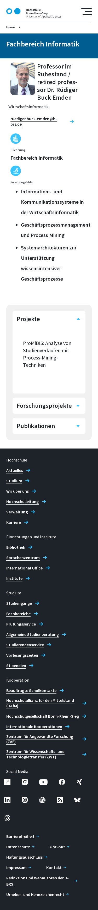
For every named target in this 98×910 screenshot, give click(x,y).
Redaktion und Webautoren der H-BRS (37, 881)
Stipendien (16, 665)
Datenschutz (18, 846)
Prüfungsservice (21, 624)
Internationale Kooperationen (34, 726)
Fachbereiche (18, 613)
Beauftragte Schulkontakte (31, 690)
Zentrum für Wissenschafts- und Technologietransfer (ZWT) (35, 754)
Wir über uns (17, 491)
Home (10, 27)
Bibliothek (15, 547)
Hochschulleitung (22, 501)
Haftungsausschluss (24, 857)
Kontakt (54, 867)
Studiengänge (19, 603)
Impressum (16, 867)
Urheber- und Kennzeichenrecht (35, 894)
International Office (24, 568)
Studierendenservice (25, 644)
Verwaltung (17, 511)
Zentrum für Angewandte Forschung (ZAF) (39, 739)
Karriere (13, 522)
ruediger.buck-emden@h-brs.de (33, 121)
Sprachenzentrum (23, 557)
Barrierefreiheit (20, 836)
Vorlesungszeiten (22, 655)
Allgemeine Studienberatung (32, 634)
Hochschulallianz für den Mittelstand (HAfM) (40, 703)
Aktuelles (14, 470)
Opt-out (57, 846)
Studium (14, 480)
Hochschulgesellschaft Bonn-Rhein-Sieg (42, 716)
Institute (14, 578)
